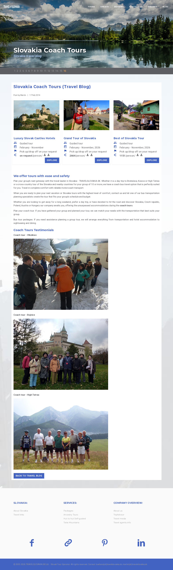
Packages (68, 511)
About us (118, 511)
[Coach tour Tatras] (61, 400)
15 (61, 70)
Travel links (19, 514)
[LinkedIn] (141, 542)
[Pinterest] (104, 542)
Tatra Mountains (71, 522)
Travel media (120, 518)
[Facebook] (31, 542)
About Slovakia (21, 511)
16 (65, 70)
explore (52, 160)
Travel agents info (122, 522)
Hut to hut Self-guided (75, 518)
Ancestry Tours (71, 514)
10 (41, 70)
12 (49, 70)
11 (45, 70)
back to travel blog (29, 475)
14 (56, 70)
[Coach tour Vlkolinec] (61, 240)
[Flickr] (68, 542)
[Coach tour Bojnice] (61, 320)
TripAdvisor (119, 514)
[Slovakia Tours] (11, 7)
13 (52, 70)
